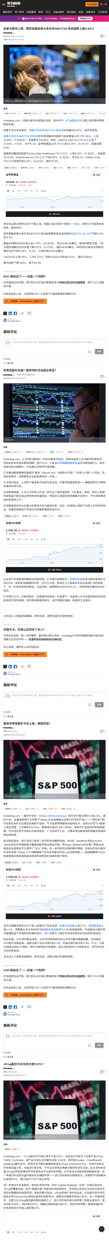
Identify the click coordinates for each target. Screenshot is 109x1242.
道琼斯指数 (94, 925)
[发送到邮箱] (29, 313)
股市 (41, 12)
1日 (8, 191)
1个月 (19, 191)
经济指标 (71, 12)
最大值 (43, 191)
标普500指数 (77, 579)
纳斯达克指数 (50, 929)
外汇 (48, 12)
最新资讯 (7, 12)
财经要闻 (31, 12)
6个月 (26, 191)
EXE (42, 157)
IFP (11, 161)
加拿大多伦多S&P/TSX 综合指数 (47, 130)
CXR (63, 153)
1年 (32, 191)
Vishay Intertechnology (52, 815)
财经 (81, 12)
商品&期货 (58, 12)
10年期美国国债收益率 (70, 462)
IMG (87, 136)
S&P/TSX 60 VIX (81, 233)
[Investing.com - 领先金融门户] (13, 4)
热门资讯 (19, 12)
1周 (13, 191)
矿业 (68, 120)
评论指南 (6, 359)
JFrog (27, 1156)
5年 (37, 191)
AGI (85, 140)
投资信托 (79, 120)
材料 (60, 120)
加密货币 (90, 12)
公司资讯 (102, 12)
